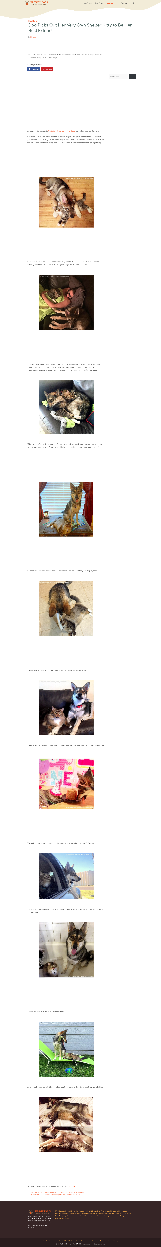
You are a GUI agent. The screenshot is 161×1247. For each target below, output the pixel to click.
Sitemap (115, 1241)
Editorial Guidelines (105, 1241)
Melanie (33, 37)
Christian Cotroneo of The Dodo (61, 131)
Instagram (71, 1186)
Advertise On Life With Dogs (64, 1241)
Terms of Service (91, 1241)
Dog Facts (99, 3)
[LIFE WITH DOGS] (36, 3)
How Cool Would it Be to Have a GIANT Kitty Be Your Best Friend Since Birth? (58, 1192)
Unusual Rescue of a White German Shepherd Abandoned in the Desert (55, 1195)
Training (124, 3)
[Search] (132, 76)
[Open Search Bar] (133, 3)
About (45, 1241)
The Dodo (77, 262)
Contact (51, 1241)
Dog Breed (87, 3)
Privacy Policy (80, 1241)
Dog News (110, 3)
